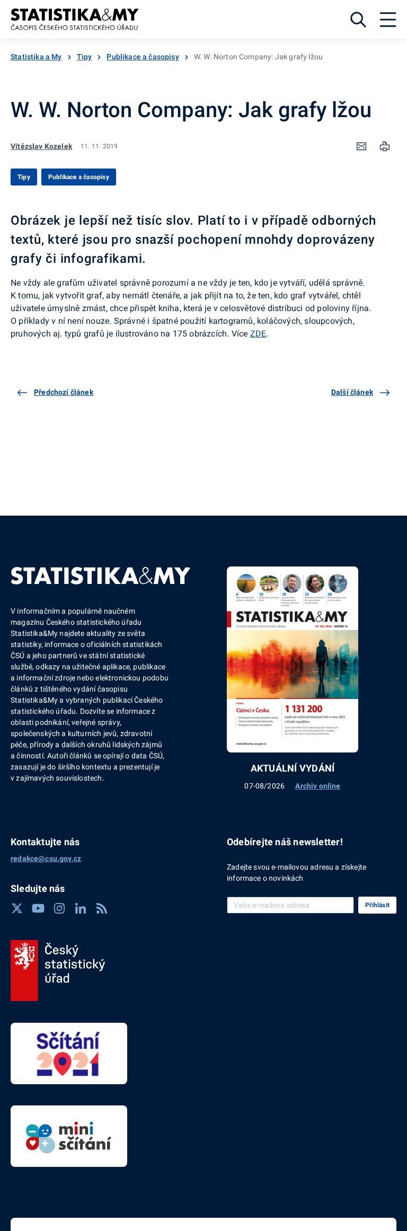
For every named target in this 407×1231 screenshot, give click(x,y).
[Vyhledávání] (358, 19)
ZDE (258, 334)
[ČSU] (58, 971)
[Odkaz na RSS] (101, 908)
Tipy (84, 56)
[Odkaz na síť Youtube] (38, 908)
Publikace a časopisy (143, 56)
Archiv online (317, 786)
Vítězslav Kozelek (41, 146)
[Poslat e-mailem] (361, 146)
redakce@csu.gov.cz (46, 858)
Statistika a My (36, 56)
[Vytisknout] (384, 146)
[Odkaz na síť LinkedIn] (80, 908)
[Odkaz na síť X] (17, 908)
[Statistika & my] (75, 19)
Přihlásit (377, 905)
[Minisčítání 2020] (69, 1136)
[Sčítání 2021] (69, 1053)
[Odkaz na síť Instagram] (59, 908)
